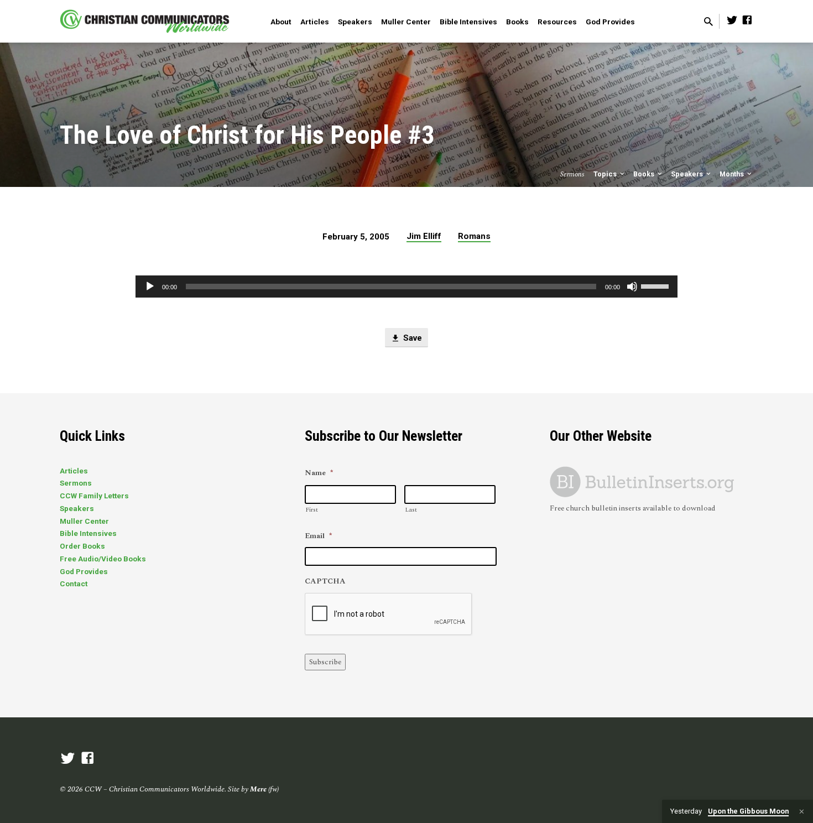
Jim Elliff (423, 236)
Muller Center (406, 21)
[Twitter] (732, 21)
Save (411, 338)
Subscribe (325, 662)
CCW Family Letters (94, 495)
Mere (258, 789)
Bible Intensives (468, 21)
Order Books (82, 545)
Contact (73, 583)
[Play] (149, 286)
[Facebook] (747, 21)
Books (517, 21)
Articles (314, 21)
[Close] (801, 811)
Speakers (355, 21)
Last (411, 509)
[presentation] (389, 614)
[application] (407, 286)
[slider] (656, 285)
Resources (557, 21)
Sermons (76, 482)
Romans (474, 236)
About (280, 21)
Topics (605, 174)
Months (733, 174)
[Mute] (632, 286)
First (311, 509)
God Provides (610, 21)
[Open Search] (708, 22)
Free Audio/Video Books (103, 558)
